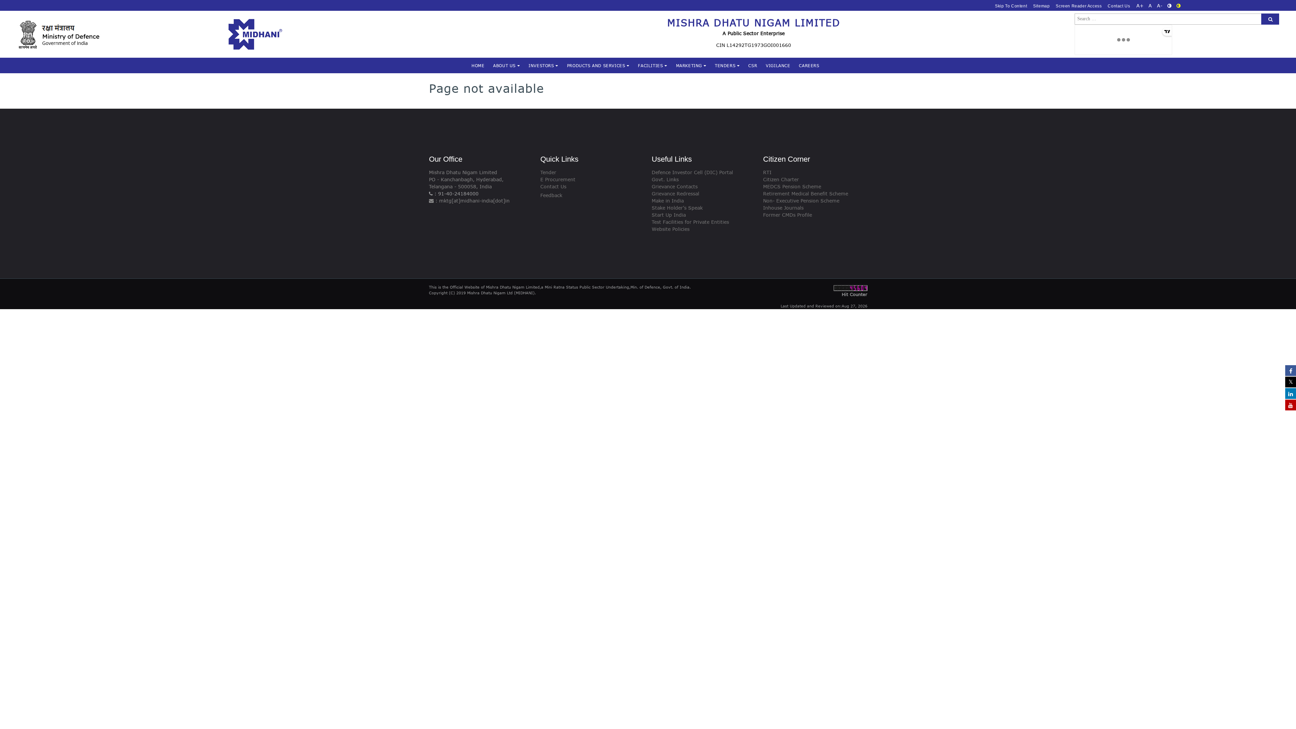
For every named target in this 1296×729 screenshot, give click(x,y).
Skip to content (1011, 6)
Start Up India (669, 215)
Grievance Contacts (675, 186)
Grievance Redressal (675, 193)
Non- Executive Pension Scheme (801, 201)
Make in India (668, 201)
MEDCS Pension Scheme (792, 186)
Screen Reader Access (1079, 6)
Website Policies (671, 229)
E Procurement (557, 179)
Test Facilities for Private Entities (690, 222)
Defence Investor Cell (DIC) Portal (692, 172)
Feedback (551, 195)
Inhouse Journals (783, 208)
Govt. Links (665, 179)
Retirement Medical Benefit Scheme (805, 193)
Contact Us (1119, 6)
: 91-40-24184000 (456, 193)
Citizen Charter (781, 179)
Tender (548, 172)
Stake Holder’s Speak (677, 208)
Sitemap (1041, 6)
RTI (767, 172)
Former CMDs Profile (787, 215)
